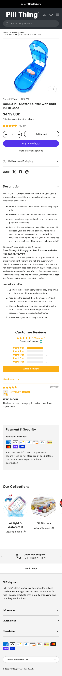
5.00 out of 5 (38, 338)
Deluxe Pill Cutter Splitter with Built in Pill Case (22, 34)
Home (5, 33)
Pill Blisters (43, 523)
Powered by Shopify (25, 669)
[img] (10, 387)
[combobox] (31, 23)
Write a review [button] (31, 368)
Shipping (7, 119)
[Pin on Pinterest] (27, 172)
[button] (51, 14)
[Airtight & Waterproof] (15, 506)
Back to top (31, 568)
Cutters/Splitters (17, 33)
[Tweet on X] (14, 172)
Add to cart (41, 134)
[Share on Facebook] (20, 172)
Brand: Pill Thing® (10, 99)
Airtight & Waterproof (15, 525)
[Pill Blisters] (43, 506)
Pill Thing (13, 669)
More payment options (31, 150)
